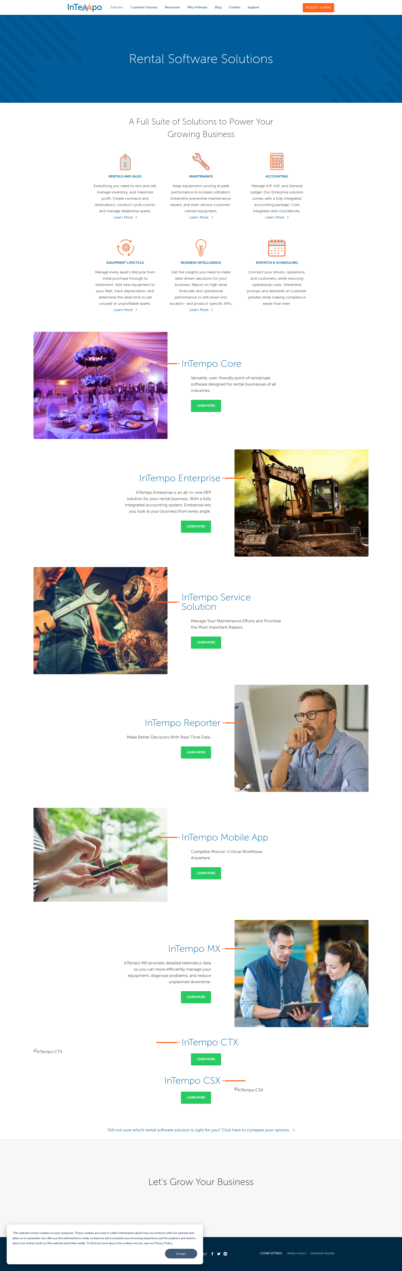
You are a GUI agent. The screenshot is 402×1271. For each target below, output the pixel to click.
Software (116, 7)
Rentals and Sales (125, 176)
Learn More (123, 217)
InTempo (85, 7)
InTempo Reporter (182, 722)
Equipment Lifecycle (125, 263)
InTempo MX (194, 948)
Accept (181, 1253)
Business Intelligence (201, 263)
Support (253, 7)
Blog (218, 7)
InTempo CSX (192, 1080)
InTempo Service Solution (216, 602)
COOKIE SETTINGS (271, 1253)
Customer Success (144, 7)
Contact (234, 7)
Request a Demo (318, 7)
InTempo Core (211, 363)
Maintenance (201, 176)
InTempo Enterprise (179, 478)
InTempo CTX (210, 1042)
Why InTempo (197, 7)
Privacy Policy (297, 1253)
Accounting (276, 176)
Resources (172, 7)
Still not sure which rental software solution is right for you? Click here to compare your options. (199, 1129)
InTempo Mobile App (225, 837)
